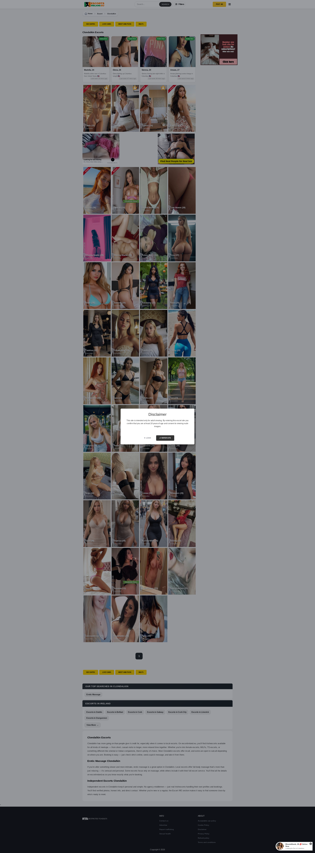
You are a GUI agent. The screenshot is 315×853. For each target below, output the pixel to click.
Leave (148, 438)
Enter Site (166, 438)
